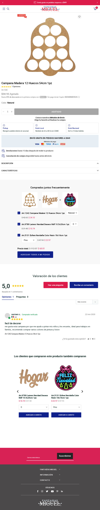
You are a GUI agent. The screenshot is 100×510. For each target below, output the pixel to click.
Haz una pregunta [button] (55, 285)
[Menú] (4, 9)
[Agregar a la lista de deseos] (79, 17)
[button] (89, 339)
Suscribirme (65, 456)
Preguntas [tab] (21, 297)
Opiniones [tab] (6, 297)
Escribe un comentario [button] (84, 285)
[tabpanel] (50, 46)
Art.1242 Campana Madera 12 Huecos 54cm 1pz (22, 334)
